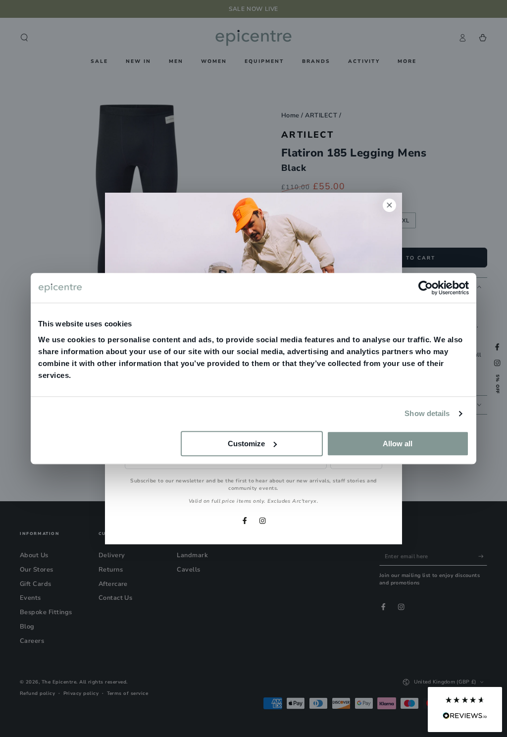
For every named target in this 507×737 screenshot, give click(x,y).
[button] (465, 709)
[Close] (389, 205)
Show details (427, 413)
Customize (246, 443)
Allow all (397, 443)
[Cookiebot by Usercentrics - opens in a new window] (425, 287)
